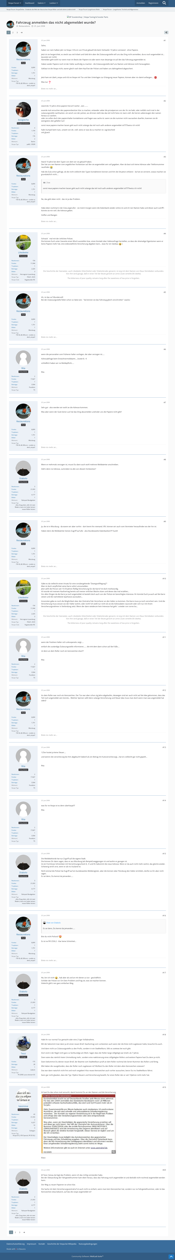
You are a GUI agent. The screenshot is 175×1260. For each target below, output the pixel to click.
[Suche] (164, 3)
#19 (164, 1087)
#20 (164, 1170)
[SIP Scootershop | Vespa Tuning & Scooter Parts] (87, 17)
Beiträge (14, 73)
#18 (164, 1034)
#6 (165, 349)
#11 (164, 637)
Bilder (13, 76)
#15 (164, 853)
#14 (164, 800)
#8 (165, 459)
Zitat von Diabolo (53, 922)
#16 (164, 915)
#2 (165, 101)
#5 (165, 292)
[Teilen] (166, 32)
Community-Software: (87, 1256)
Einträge (14, 1128)
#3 (165, 157)
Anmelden (141, 3)
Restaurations (24, 26)
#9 (165, 521)
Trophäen (15, 70)
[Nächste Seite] (21, 32)
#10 (164, 578)
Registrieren (153, 3)
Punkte (14, 67)
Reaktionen (15, 128)
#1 (165, 40)
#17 (164, 972)
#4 (165, 233)
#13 (164, 747)
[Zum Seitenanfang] (171, 1257)
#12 (164, 690)
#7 (165, 402)
